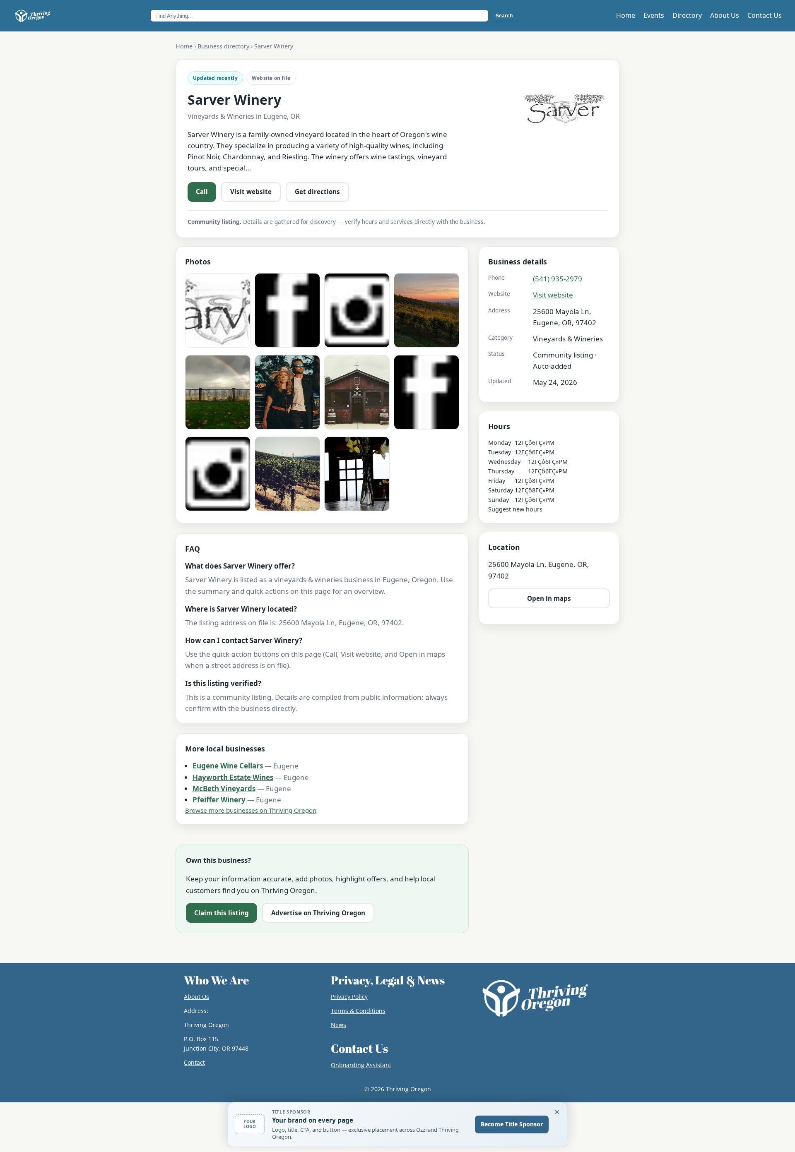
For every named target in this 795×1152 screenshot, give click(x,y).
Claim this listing (221, 913)
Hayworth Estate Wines (233, 777)
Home (625, 15)
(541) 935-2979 (557, 278)
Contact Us (764, 15)
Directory (687, 15)
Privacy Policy (349, 997)
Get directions (317, 191)
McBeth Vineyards (224, 788)
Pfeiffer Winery (219, 799)
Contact (194, 1062)
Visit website (251, 191)
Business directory (223, 46)
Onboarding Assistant (361, 1065)
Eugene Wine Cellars (228, 765)
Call (202, 191)
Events (653, 15)
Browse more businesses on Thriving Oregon (250, 810)
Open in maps (549, 598)
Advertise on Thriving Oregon (318, 913)
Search (504, 16)
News (338, 1025)
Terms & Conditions (358, 1011)
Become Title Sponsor (512, 1124)
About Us (724, 15)
